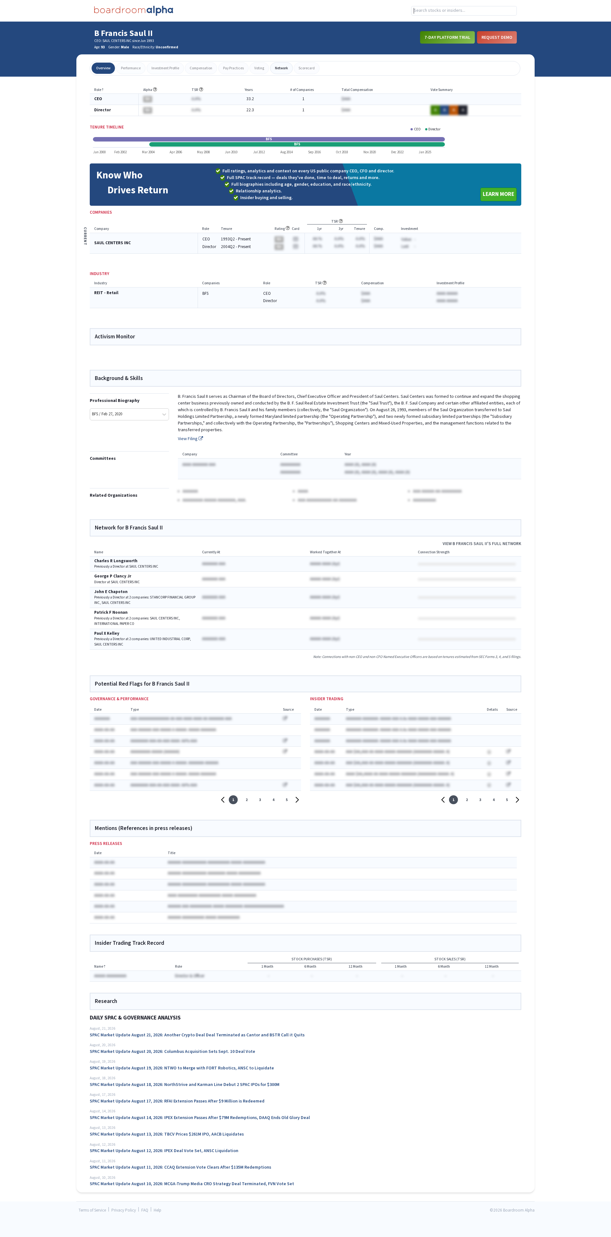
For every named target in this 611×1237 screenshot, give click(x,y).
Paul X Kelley (106, 633)
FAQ (144, 1210)
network (281, 68)
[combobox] (464, 11)
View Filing (188, 439)
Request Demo (496, 37)
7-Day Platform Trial (447, 37)
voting (259, 68)
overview (103, 68)
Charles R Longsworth (115, 561)
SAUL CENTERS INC (112, 243)
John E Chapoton (111, 592)
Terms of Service (92, 1210)
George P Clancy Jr (112, 576)
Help (157, 1210)
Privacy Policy (123, 1210)
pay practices (233, 68)
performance (131, 68)
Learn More (498, 194)
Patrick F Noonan (111, 612)
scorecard (306, 68)
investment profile (165, 68)
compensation (201, 68)
